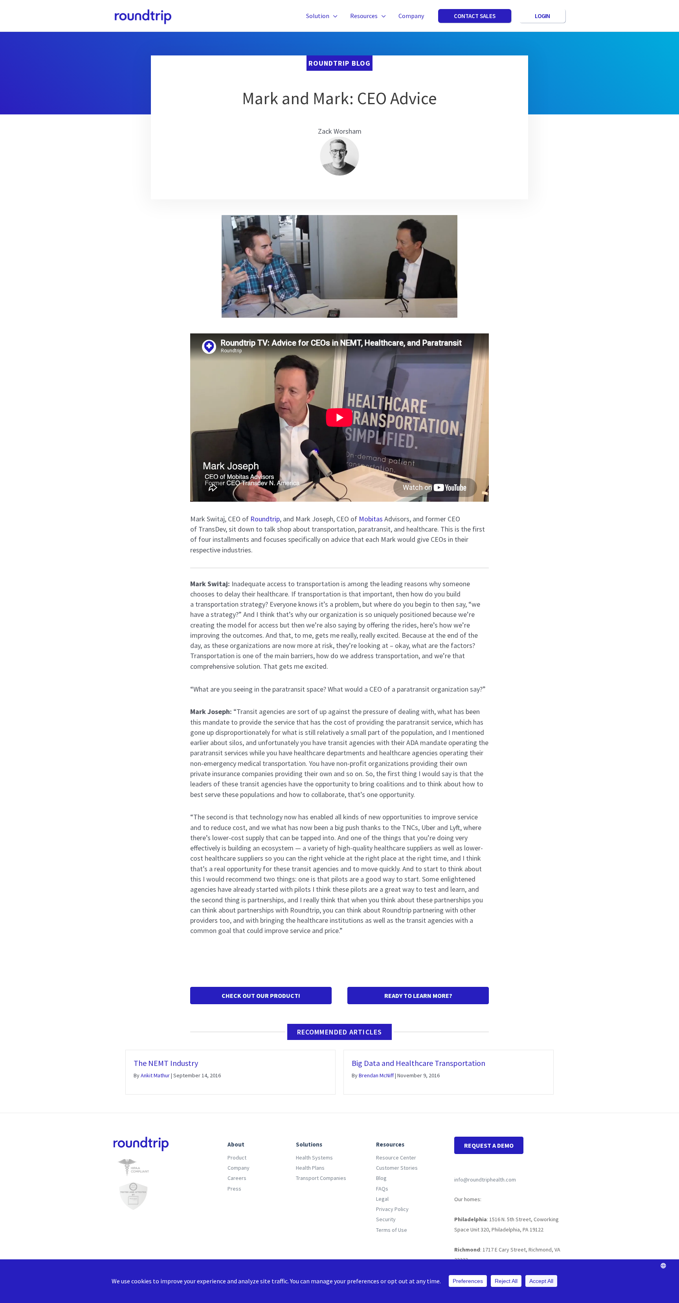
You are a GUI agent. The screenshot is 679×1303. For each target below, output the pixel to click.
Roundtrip (265, 518)
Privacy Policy (392, 1209)
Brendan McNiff (376, 1075)
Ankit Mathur (155, 1075)
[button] (333, 15)
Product (237, 1157)
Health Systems (314, 1157)
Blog (381, 1178)
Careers (237, 1178)
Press (234, 1188)
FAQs (382, 1188)
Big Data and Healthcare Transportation (418, 1063)
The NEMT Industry (166, 1063)
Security (386, 1219)
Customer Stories (397, 1167)
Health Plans (310, 1167)
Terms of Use (391, 1229)
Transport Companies (321, 1178)
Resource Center (396, 1157)
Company (239, 1167)
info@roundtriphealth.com (485, 1179)
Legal (382, 1198)
